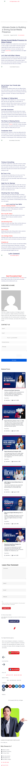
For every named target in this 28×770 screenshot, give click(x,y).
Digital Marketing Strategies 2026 (12, 451)
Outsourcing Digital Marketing (12, 390)
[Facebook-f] (3, 686)
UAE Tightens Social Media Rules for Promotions (13, 482)
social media (8, 50)
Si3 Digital (22, 277)
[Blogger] (3, 689)
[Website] (14, 596)
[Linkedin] (16, 686)
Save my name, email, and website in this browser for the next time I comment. (13, 604)
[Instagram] (13, 686)
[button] (14, 21)
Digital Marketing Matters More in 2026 (14, 421)
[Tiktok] (19, 686)
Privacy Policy (5, 700)
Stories (10, 124)
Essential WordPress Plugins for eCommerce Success (12, 545)
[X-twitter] (6, 686)
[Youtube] (10, 686)
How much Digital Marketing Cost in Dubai (13, 513)
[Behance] (23, 686)
